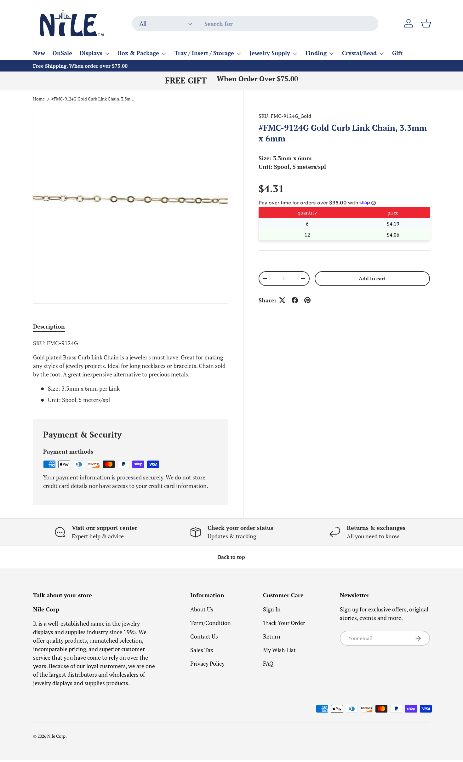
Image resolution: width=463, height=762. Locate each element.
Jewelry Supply (269, 53)
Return (271, 636)
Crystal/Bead (359, 53)
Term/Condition (210, 623)
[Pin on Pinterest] (307, 300)
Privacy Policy (207, 663)
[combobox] (255, 23)
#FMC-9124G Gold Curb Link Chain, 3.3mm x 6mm (93, 99)
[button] (426, 23)
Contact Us (204, 636)
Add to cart (372, 278)
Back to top (231, 557)
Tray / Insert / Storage (204, 53)
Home (39, 99)
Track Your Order (284, 623)
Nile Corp (56, 736)
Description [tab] (49, 326)
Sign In (272, 609)
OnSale (62, 53)
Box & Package (138, 53)
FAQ (268, 663)
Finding (316, 53)
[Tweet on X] (282, 300)
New (39, 53)
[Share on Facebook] (295, 300)
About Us (201, 609)
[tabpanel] (130, 371)
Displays (91, 53)
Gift (397, 53)
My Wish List (279, 650)
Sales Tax (201, 650)
